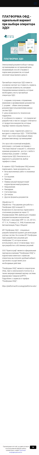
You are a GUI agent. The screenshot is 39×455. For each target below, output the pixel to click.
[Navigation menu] (35, 3)
